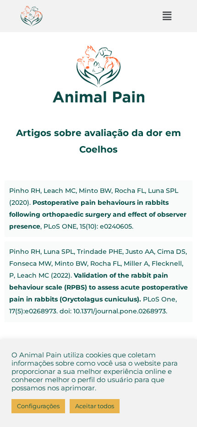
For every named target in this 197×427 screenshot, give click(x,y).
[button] (167, 16)
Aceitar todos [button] (94, 406)
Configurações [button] (38, 406)
